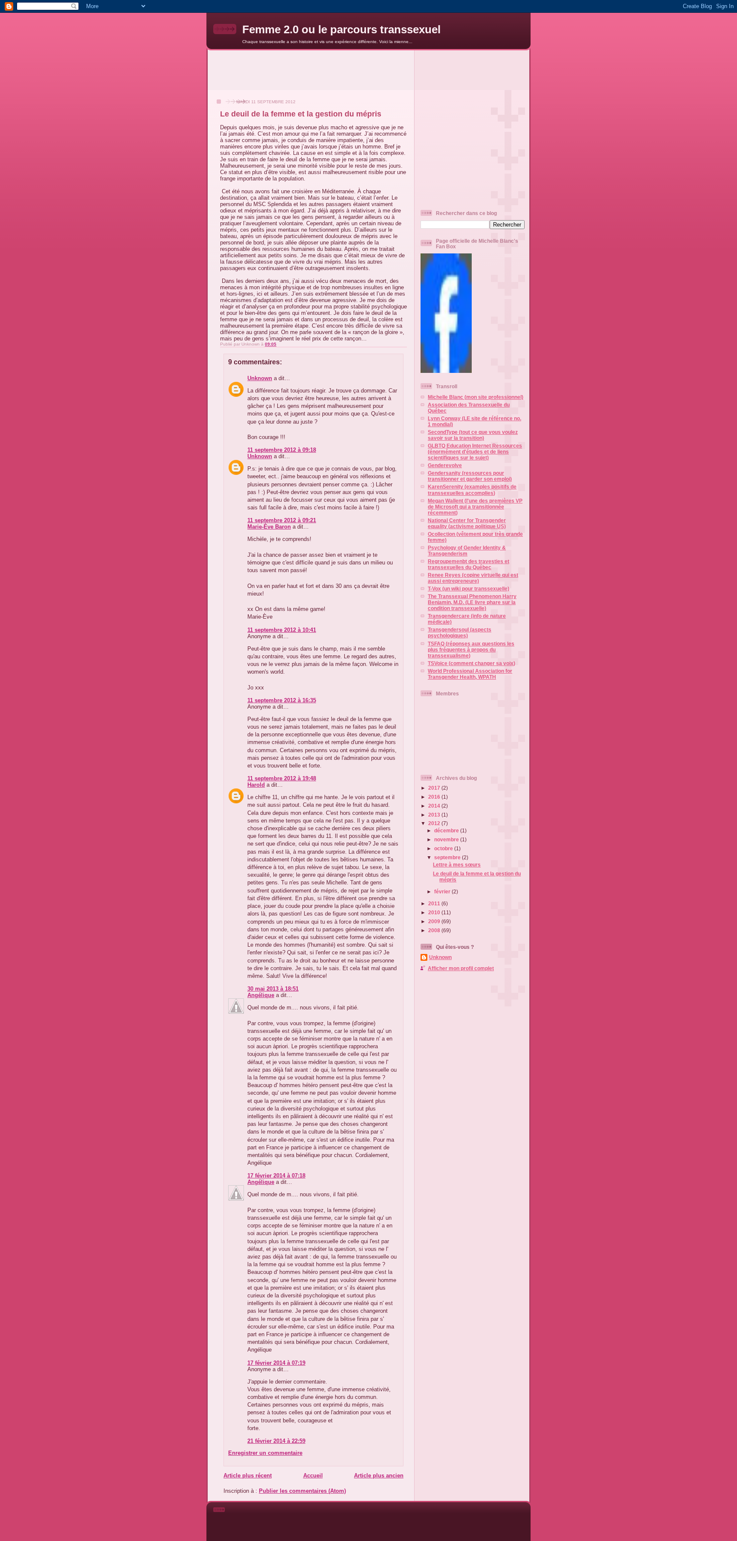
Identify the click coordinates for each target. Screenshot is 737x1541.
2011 (434, 903)
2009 (434, 921)
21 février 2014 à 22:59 (276, 1441)
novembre (447, 839)
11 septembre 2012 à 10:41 (281, 630)
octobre (444, 848)
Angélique (260, 995)
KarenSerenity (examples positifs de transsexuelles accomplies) (472, 489)
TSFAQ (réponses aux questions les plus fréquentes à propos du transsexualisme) (471, 649)
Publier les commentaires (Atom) (302, 1491)
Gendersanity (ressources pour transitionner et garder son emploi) (470, 476)
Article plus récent (247, 1475)
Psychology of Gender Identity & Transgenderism (467, 550)
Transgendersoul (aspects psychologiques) (459, 632)
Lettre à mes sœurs (457, 864)
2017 (434, 788)
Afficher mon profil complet (461, 968)
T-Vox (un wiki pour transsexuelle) (468, 588)
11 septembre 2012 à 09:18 (281, 450)
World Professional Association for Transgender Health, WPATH (470, 674)
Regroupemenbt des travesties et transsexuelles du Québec (468, 564)
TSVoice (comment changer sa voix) (471, 663)
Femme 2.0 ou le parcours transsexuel (341, 29)
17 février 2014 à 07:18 (276, 1175)
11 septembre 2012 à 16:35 (281, 700)
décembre (447, 830)
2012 (434, 823)
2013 (434, 814)
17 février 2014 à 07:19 (276, 1363)
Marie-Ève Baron (269, 526)
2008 (434, 930)
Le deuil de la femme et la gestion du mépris (300, 114)
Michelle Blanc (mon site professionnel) (475, 397)
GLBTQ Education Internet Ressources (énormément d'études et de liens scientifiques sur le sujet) (475, 451)
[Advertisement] (368, 69)
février (443, 891)
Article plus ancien (378, 1475)
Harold (256, 785)
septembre (448, 857)
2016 (434, 797)
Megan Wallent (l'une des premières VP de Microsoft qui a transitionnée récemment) (475, 506)
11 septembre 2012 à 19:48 (281, 778)
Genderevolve (445, 465)
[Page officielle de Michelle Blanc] (446, 371)
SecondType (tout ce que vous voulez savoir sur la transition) (473, 435)
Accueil (313, 1475)
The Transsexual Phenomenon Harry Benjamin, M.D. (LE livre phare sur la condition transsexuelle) (472, 602)
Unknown (259, 378)
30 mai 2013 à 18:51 (273, 989)
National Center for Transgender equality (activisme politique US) (467, 523)
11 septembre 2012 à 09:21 (281, 520)
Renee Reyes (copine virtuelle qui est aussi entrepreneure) (473, 578)
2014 (434, 805)
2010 (434, 912)
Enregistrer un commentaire (265, 1453)
